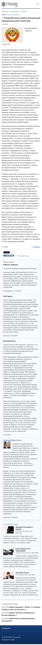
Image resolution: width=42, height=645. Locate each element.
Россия (24, 11)
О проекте (6, 628)
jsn (13, 640)
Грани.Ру (5, 11)
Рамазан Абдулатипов (12, 440)
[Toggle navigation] (37, 4)
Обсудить (36, 247)
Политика (15, 11)
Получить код (22, 256)
